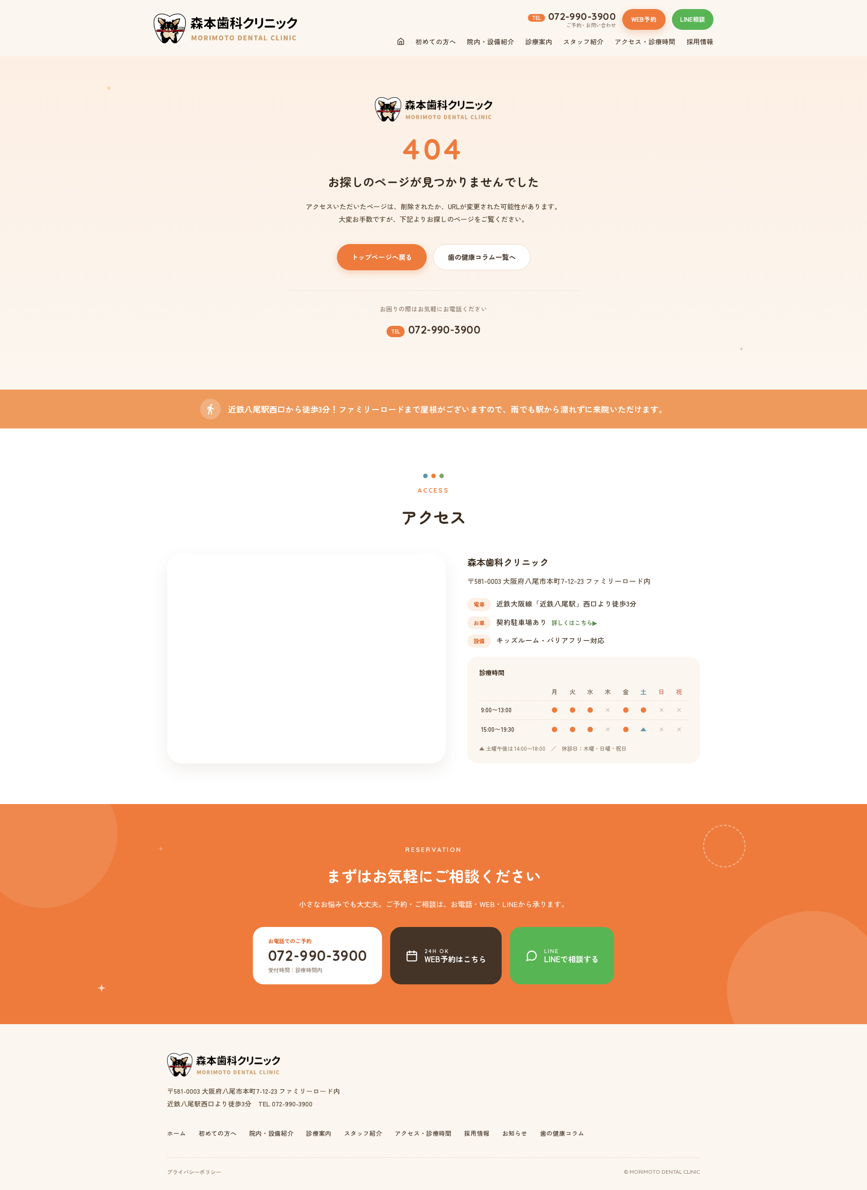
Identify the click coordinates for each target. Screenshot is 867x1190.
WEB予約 (644, 19)
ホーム (176, 1133)
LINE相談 (692, 19)
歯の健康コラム (562, 1133)
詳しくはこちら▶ (574, 622)
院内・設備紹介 (490, 41)
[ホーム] (401, 41)
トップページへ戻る (381, 257)
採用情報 (699, 41)
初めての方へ (435, 41)
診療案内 (538, 41)
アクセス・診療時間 (645, 41)
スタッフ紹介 (583, 41)
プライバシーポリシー (194, 1172)
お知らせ (514, 1133)
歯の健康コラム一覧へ (482, 257)
